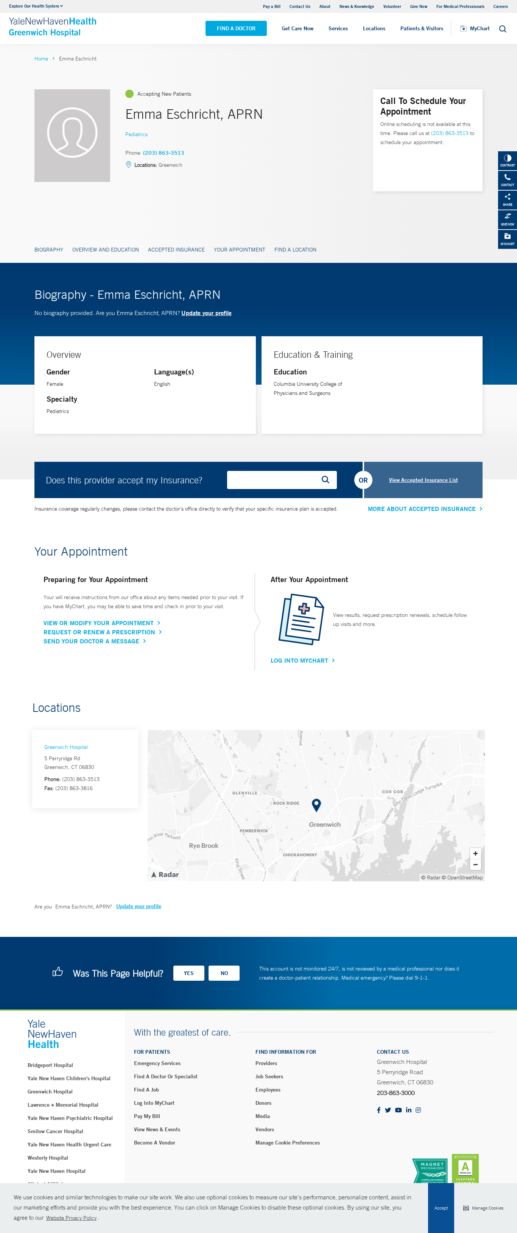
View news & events (157, 1129)
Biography (48, 249)
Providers (266, 1063)
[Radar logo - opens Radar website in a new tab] (164, 874)
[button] (483, 1208)
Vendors (264, 1129)
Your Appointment (239, 249)
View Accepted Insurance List (423, 480)
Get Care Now (297, 28)
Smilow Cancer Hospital (55, 1131)
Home (41, 58)
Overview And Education (105, 249)
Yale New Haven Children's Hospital (69, 1078)
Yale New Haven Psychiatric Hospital (70, 1118)
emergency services (157, 1063)
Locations (374, 28)
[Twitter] (388, 1110)
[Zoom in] (475, 853)
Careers (501, 6)
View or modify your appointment (99, 623)
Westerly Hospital (48, 1157)
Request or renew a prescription (99, 632)
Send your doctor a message (91, 641)
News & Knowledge (356, 6)
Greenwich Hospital (66, 747)
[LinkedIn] (408, 1110)
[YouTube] (398, 1110)
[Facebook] (379, 1110)
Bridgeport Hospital (50, 1065)
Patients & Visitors (421, 28)
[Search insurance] (328, 480)
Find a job (146, 1089)
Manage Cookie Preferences (287, 1142)
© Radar (431, 877)
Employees (267, 1089)
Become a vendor (154, 1142)
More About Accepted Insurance (422, 509)
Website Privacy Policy (71, 1217)
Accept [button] (441, 1208)
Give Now (418, 6)
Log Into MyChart (299, 660)
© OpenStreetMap (462, 877)
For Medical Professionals (460, 6)
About (324, 6)
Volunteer (392, 6)
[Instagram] (418, 1110)
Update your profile (206, 313)
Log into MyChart (154, 1102)
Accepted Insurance (176, 249)
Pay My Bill (147, 1116)
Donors (263, 1102)
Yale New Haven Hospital (57, 1171)
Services (338, 28)
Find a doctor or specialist (166, 1076)
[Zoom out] (475, 864)
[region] (316, 805)
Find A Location (295, 249)
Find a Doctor (236, 28)
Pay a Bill (271, 6)
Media (262, 1116)
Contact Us (300, 6)
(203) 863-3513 (163, 152)
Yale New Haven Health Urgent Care (69, 1144)
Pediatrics (136, 134)
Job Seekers (269, 1076)
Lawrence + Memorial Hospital (63, 1104)
